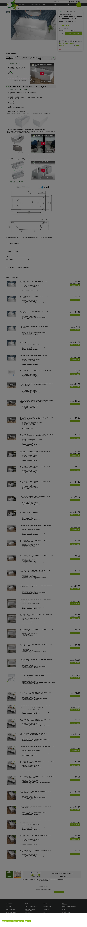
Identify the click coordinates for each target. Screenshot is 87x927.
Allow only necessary (7, 921)
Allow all (27, 921)
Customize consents (18, 921)
